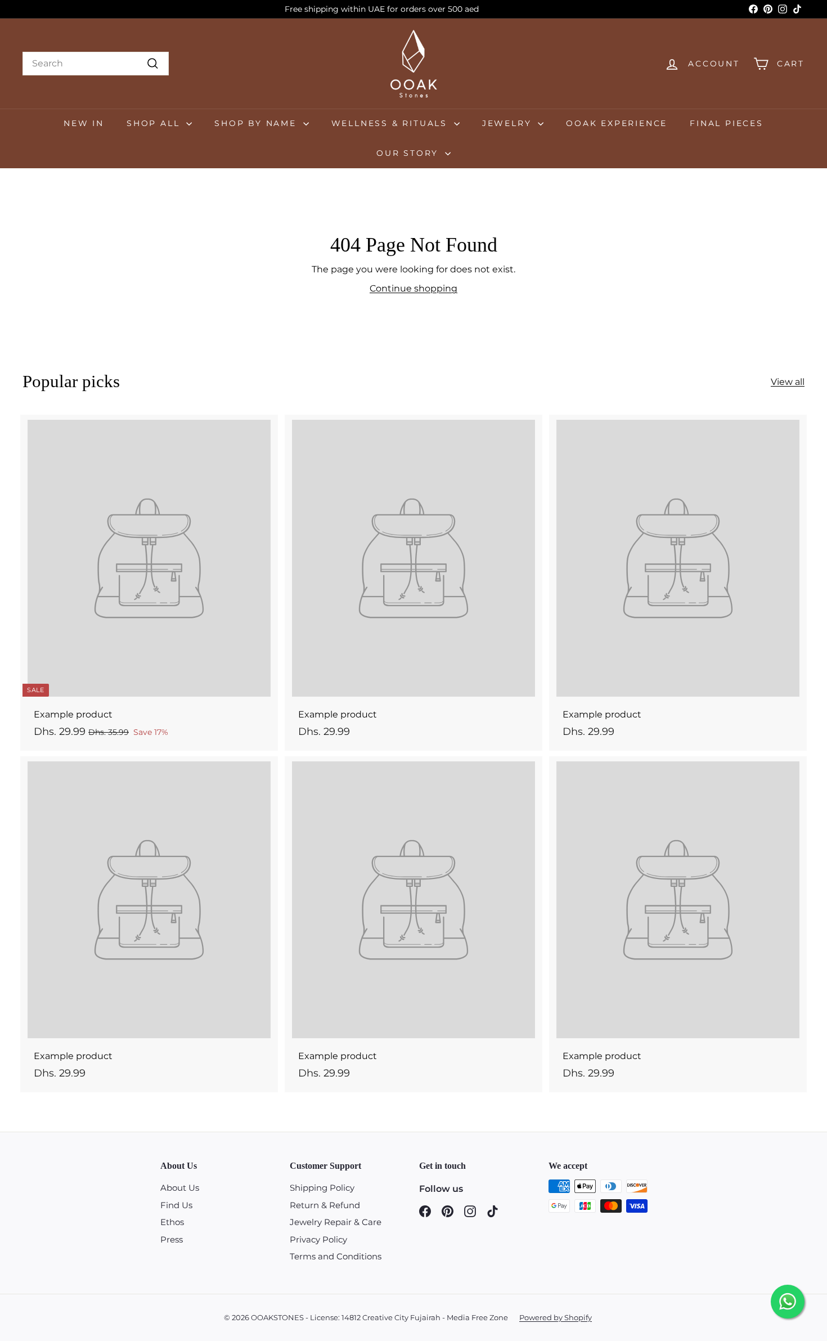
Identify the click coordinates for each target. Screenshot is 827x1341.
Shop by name (257, 123)
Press (171, 1239)
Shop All (155, 123)
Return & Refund (325, 1205)
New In (84, 123)
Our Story (409, 153)
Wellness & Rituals (391, 123)
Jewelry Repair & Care (335, 1222)
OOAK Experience (616, 123)
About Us (179, 1187)
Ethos (172, 1222)
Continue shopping (413, 288)
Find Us (176, 1205)
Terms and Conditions (335, 1256)
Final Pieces (726, 123)
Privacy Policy (318, 1239)
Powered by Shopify (555, 1317)
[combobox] (96, 63)
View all (787, 381)
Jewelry (508, 123)
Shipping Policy (322, 1187)
